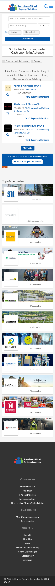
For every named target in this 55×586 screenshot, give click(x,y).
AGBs (27, 544)
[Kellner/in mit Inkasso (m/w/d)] (8, 88)
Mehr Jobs (27, 148)
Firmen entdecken (27, 495)
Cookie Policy (28, 556)
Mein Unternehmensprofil (27, 517)
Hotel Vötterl (30, 90)
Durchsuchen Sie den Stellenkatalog (27, 503)
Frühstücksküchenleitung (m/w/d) (29, 126)
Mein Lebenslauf (27, 487)
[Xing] (28, 471)
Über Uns (27, 539)
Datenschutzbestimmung (27, 548)
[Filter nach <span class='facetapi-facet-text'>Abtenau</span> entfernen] (32, 61)
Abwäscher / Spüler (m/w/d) (26, 104)
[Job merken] (8, 94)
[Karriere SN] (22, 7)
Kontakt (27, 535)
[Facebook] (23, 471)
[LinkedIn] (32, 471)
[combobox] (29, 18)
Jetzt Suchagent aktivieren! (29, 162)
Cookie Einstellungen (27, 552)
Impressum (28, 560)
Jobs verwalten (27, 521)
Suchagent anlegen (27, 499)
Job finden (27, 491)
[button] (6, 32)
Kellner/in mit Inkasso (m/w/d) (27, 86)
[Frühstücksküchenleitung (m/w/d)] (8, 128)
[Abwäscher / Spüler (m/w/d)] (8, 106)
